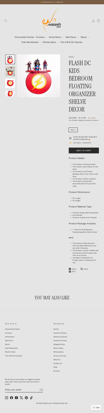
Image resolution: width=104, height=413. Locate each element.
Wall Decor (71, 37)
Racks (84, 37)
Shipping (80, 120)
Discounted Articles (24, 37)
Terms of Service (59, 356)
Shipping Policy (59, 344)
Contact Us (57, 363)
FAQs (55, 367)
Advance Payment (60, 337)
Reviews (56, 371)
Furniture (40, 37)
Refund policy (58, 352)
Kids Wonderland (30, 42)
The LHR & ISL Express (71, 42)
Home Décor (55, 37)
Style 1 (73, 130)
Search (56, 329)
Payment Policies (59, 333)
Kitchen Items (49, 42)
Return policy (58, 348)
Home (71, 57)
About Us (56, 360)
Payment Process (60, 340)
